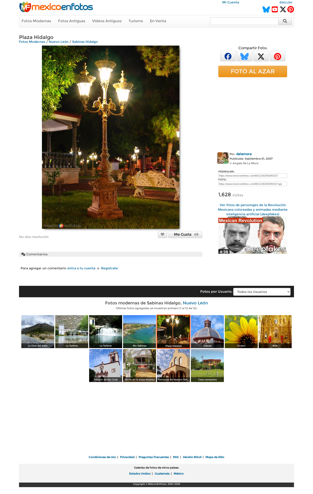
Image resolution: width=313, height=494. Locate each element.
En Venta (158, 21)
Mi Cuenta (230, 2)
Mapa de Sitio (215, 457)
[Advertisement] (252, 114)
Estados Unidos (140, 473)
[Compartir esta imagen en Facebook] (228, 56)
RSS (176, 457)
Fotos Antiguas (71, 21)
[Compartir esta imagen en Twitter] (261, 56)
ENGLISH (286, 2)
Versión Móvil (192, 457)
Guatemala (162, 473)
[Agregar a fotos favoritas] (162, 234)
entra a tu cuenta (81, 268)
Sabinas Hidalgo (85, 42)
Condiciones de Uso (102, 457)
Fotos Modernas (36, 21)
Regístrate (109, 268)
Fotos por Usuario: (216, 291)
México (179, 473)
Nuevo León (59, 42)
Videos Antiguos (107, 21)
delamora (244, 154)
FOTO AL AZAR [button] (253, 71)
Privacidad (127, 457)
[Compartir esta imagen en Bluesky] (244, 56)
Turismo (136, 21)
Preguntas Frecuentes (154, 457)
